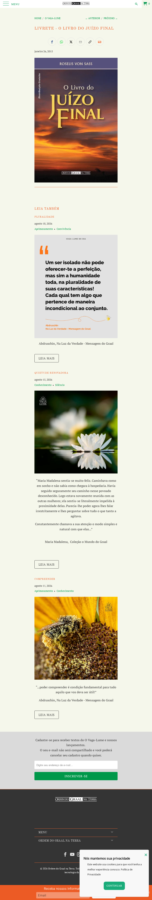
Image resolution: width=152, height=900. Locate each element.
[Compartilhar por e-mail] (80, 41)
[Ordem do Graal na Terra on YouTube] (72, 854)
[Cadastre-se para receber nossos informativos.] (99, 41)
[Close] (146, 855)
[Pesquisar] (136, 3)
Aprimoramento (43, 229)
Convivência (64, 229)
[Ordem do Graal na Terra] (76, 4)
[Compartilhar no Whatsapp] (61, 41)
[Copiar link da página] (90, 41)
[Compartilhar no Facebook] (52, 41)
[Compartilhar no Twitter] (71, 41)
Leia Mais (47, 358)
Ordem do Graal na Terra (61, 868)
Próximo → (111, 18)
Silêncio (60, 385)
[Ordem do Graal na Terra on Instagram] (79, 854)
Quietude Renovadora (51, 373)
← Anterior (92, 18)
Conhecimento (42, 385)
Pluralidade (44, 217)
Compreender (44, 579)
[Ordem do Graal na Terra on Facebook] (65, 854)
